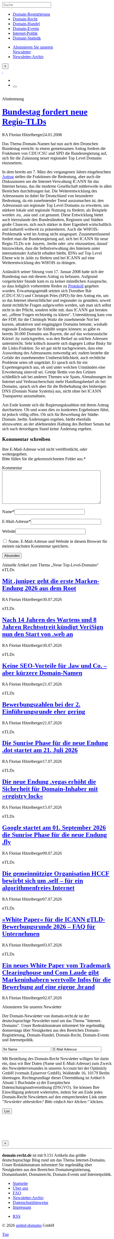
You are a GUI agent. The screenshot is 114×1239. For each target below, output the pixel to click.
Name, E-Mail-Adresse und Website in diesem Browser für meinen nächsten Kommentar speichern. (54, 543)
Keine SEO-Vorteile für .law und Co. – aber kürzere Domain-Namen (54, 669)
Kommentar (12, 468)
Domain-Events (26, 28)
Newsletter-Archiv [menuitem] (28, 56)
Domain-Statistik (27, 38)
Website (8, 531)
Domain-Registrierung (31, 14)
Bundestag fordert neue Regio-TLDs (44, 116)
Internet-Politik (25, 33)
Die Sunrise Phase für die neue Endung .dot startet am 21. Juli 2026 (55, 746)
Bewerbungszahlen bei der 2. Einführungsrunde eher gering (43, 708)
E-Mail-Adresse (16, 521)
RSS (16, 1216)
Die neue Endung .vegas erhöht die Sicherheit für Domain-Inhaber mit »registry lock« (50, 788)
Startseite (20, 1183)
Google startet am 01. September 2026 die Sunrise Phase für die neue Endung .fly (54, 834)
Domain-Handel (26, 23)
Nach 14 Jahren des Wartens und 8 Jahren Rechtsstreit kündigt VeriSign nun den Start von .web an (52, 627)
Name (8, 511)
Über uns (20, 1188)
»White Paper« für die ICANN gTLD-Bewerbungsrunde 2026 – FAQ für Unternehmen (53, 926)
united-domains (29, 1225)
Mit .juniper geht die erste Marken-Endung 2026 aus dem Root (50, 585)
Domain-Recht (25, 19)
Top (5, 1234)
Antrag (8, 176)
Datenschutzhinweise (30, 1202)
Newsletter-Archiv (28, 1197)
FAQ (17, 1193)
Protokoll (76, 286)
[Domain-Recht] (2, 71)
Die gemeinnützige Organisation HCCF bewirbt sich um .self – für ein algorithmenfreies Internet (55, 880)
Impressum (22, 1207)
